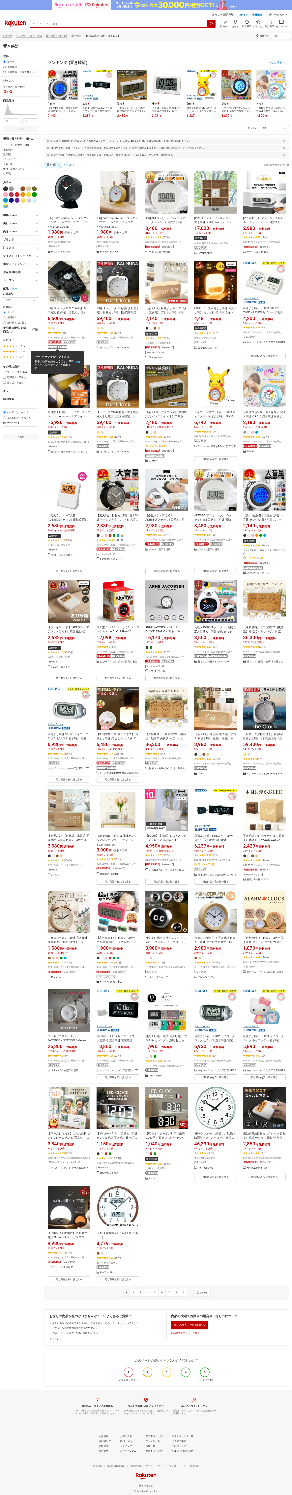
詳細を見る (167, 155)
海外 (14, 288)
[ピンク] (5, 194)
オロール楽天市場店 (62, 555)
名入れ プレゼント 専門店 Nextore (69, 1168)
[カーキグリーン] (34, 188)
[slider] (3, 114)
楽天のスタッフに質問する (189, 1325)
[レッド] (17, 194)
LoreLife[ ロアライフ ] (111, 559)
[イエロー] (28, 194)
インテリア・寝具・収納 (29, 35)
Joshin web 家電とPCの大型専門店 (217, 446)
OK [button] (78, 362)
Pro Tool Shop (205, 1168)
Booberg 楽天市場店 (111, 981)
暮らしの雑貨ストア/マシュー (213, 661)
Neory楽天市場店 (109, 1173)
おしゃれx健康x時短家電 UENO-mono (119, 773)
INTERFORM (205, 253)
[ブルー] (5, 200)
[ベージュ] (28, 188)
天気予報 (8, 164)
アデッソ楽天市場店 (159, 252)
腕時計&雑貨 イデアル (258, 879)
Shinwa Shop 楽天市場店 (64, 1070)
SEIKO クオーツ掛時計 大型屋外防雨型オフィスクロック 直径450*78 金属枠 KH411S (214, 1137)
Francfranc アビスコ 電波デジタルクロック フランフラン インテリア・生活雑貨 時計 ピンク (117, 840)
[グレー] (11, 188)
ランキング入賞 (157, 446)
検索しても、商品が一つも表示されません (75, 1332)
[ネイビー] (11, 200)
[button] (278, 15)
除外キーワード (11, 423)
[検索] (212, 24)
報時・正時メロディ (14, 168)
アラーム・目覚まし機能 (16, 145)
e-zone (201, 773)
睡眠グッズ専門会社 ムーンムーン (69, 452)
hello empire (155, 1075)
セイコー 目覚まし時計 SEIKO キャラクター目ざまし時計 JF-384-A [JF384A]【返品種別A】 (215, 416)
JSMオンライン (206, 977)
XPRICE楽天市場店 (257, 1168)
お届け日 (8, 307)
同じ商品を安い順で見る (264, 356)
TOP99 (250, 451)
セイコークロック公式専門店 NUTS (266, 342)
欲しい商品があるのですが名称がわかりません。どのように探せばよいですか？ (95, 1323)
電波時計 (8, 149)
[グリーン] (34, 194)
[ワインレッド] (11, 194)
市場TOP (7, 35)
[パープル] (17, 200)
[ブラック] (5, 188)
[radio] (4, 61)
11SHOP (153, 460)
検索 (21, 128)
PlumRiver (57, 977)
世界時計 (8, 173)
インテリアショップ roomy (114, 347)
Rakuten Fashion (60, 251)
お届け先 (8, 293)
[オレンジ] (22, 194)
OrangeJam (155, 357)
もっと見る (55, 1339)
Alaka (152, 1178)
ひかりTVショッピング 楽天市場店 (118, 661)
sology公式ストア (207, 348)
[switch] (35, 329)
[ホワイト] (17, 188)
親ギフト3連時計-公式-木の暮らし (265, 661)
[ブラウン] (22, 188)
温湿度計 (8, 154)
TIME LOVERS (157, 671)
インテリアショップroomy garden (265, 773)
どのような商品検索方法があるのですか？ (75, 1328)
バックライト (10, 159)
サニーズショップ (158, 977)
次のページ (202, 1292)
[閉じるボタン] (284, 141)
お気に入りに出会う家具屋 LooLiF (265, 972)
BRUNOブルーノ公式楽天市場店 (166, 870)
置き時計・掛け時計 (56, 35)
